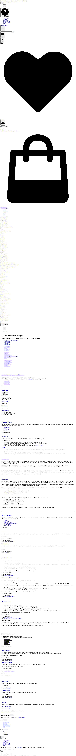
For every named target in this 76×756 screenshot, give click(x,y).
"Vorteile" (30, 379)
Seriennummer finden (6, 21)
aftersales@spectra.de (8, 617)
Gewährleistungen (7, 361)
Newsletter (6, 365)
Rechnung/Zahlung (7, 525)
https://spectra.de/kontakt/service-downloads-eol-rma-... (13, 618)
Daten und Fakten (7, 346)
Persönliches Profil (7, 130)
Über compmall (7, 349)
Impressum (5, 732)
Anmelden (2, 128)
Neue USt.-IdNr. (7, 382)
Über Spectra (6, 350)
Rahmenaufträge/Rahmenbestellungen (11, 356)
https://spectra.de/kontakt (6, 711)
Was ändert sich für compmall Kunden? (11, 340)
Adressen (12, 130)
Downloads (5, 19)
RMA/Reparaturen (7, 357)
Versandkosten (19, 747)
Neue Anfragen (7, 363)
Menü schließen (5, 126)
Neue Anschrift (7, 341)
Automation (6, 493)
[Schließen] (0, 753)
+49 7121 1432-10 (16, 717)
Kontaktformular (6, 18)
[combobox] (5, 32)
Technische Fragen (7, 364)
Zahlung (5, 358)
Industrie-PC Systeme (7, 490)
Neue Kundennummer (8, 362)
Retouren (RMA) (6, 20)
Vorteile (5, 348)
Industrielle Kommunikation (9, 492)
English (4, 6)
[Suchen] (11, 32)
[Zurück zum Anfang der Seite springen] (1, 751)
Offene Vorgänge (7, 352)
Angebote (6, 353)
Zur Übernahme (7, 347)
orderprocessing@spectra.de (9, 541)
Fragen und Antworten (8, 360)
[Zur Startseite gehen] (4, 25)
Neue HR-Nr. (4, 405)
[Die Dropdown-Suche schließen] (13, 32)
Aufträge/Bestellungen (8, 355)
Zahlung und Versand (6, 22)
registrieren (4, 129)
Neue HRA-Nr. (7, 343)
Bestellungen (16, 130)
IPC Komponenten (7, 491)
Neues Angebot (7, 354)
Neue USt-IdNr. (5, 401)
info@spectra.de (22, 717)
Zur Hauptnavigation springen (22, 0)
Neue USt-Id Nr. (7, 342)
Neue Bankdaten (7, 344)
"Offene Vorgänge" (39, 445)
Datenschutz (5, 733)
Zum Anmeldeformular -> (6, 706)
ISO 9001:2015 (5, 734)
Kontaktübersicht (7, 366)
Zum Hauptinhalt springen (5, 0)
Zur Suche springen (13, 0)
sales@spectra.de (7, 552)
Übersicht (2, 130)
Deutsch (4, 5)
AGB (4, 23)
